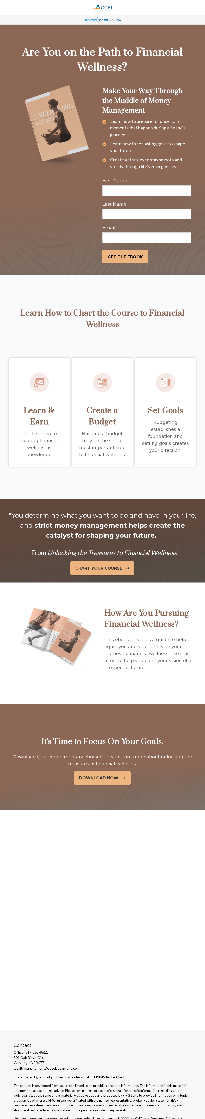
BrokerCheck (115, 1077)
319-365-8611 (37, 1052)
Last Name (114, 204)
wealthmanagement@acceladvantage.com (47, 1068)
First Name (114, 180)
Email (109, 227)
